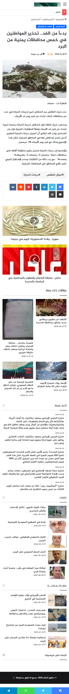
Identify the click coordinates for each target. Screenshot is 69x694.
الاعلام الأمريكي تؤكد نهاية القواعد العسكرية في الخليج (28, 597)
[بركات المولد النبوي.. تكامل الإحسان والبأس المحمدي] (57, 512)
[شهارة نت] (47, 4)
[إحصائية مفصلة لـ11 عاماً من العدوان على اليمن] (57, 642)
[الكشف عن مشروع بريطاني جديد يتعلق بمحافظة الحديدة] (51, 307)
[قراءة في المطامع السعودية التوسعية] (57, 527)
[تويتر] (52, 187)
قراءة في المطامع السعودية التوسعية (27, 522)
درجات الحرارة (31, 175)
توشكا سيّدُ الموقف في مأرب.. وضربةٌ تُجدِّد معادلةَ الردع (24, 570)
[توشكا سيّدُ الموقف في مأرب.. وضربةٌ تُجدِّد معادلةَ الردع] (57, 573)
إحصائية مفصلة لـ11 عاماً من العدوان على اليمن (25, 639)
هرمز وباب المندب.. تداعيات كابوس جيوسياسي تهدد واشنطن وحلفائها (27, 612)
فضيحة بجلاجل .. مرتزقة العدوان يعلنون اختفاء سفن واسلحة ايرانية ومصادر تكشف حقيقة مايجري (18, 347)
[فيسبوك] (60, 187)
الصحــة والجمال (45, 26)
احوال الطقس (54, 175)
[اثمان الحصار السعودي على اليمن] (57, 557)
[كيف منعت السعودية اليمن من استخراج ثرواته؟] (57, 628)
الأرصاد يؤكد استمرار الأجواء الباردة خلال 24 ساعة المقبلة (51, 384)
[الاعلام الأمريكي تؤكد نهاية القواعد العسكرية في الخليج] (57, 600)
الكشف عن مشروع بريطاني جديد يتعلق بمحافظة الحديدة (51, 321)
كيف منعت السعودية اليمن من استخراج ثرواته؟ (26, 627)
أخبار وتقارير (48, 19)
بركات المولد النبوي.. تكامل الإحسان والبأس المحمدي (28, 509)
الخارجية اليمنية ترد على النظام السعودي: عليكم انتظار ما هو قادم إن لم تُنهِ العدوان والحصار (18, 387)
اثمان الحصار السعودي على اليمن (29, 552)
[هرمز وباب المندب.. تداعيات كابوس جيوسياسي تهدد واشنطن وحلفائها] (57, 615)
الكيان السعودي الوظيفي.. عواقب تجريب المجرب (25, 539)
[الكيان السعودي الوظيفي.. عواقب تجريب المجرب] (57, 541)
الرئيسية (60, 19)
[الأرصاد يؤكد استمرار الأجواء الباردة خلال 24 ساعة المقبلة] (51, 371)
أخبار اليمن (35, 19)
